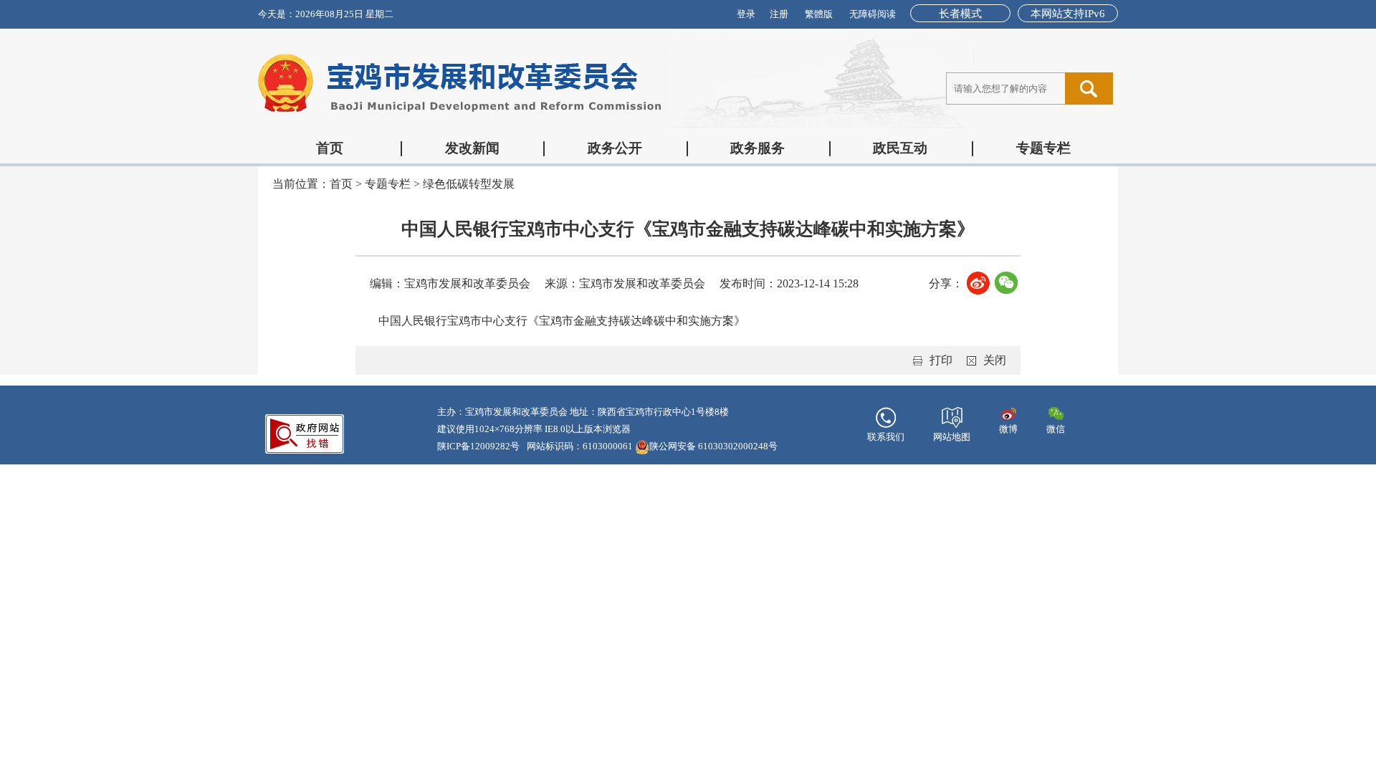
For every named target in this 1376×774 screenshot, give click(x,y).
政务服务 (757, 148)
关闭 (994, 360)
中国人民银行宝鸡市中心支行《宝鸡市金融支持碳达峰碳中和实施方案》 (561, 321)
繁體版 (819, 14)
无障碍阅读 (872, 14)
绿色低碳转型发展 (469, 184)
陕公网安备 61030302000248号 (713, 446)
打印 (941, 360)
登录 (746, 14)
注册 (779, 14)
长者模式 (960, 13)
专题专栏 (1043, 148)
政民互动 (900, 148)
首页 (329, 148)
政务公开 (615, 148)
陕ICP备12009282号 (478, 446)
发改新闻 (472, 148)
